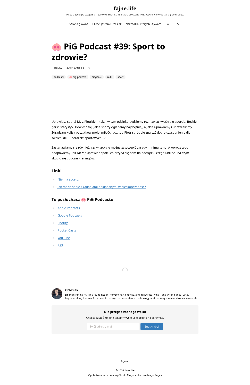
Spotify (63, 223)
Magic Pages (154, 375)
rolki (109, 77)
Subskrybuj (152, 326)
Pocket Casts (67, 230)
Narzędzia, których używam (143, 24)
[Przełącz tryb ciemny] (178, 24)
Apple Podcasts (69, 208)
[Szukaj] (168, 24)
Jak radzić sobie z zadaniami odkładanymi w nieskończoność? (102, 187)
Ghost (121, 375)
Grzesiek (79, 67)
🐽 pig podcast (77, 77)
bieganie (97, 77)
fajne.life (125, 8)
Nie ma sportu (68, 179)
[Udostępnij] (89, 68)
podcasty (59, 77)
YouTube (64, 238)
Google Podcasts (70, 215)
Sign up (125, 361)
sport (120, 77)
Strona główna (78, 24)
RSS (60, 245)
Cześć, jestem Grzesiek (107, 24)
